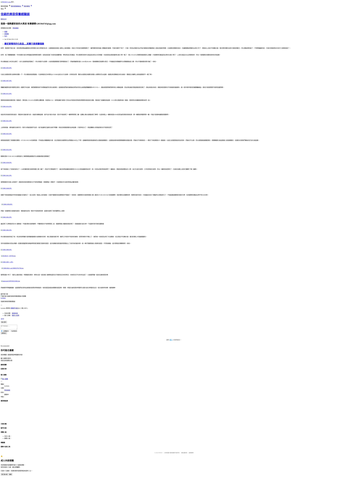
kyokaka (3, 298)
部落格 (6, 34)
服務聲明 (191, 452)
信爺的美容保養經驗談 (15, 14)
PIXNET (160, 452)
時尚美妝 (15, 28)
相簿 (5, 31)
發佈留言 (3, 333)
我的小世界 (15, 315)
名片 (5, 36)
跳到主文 (4, 19)
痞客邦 (13, 308)
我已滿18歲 (4, 474)
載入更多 (3, 322)
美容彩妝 (15, 313)
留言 (16, 308)
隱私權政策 (184, 452)
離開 (10, 474)
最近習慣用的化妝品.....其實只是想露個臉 (24, 44)
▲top (2, 318)
